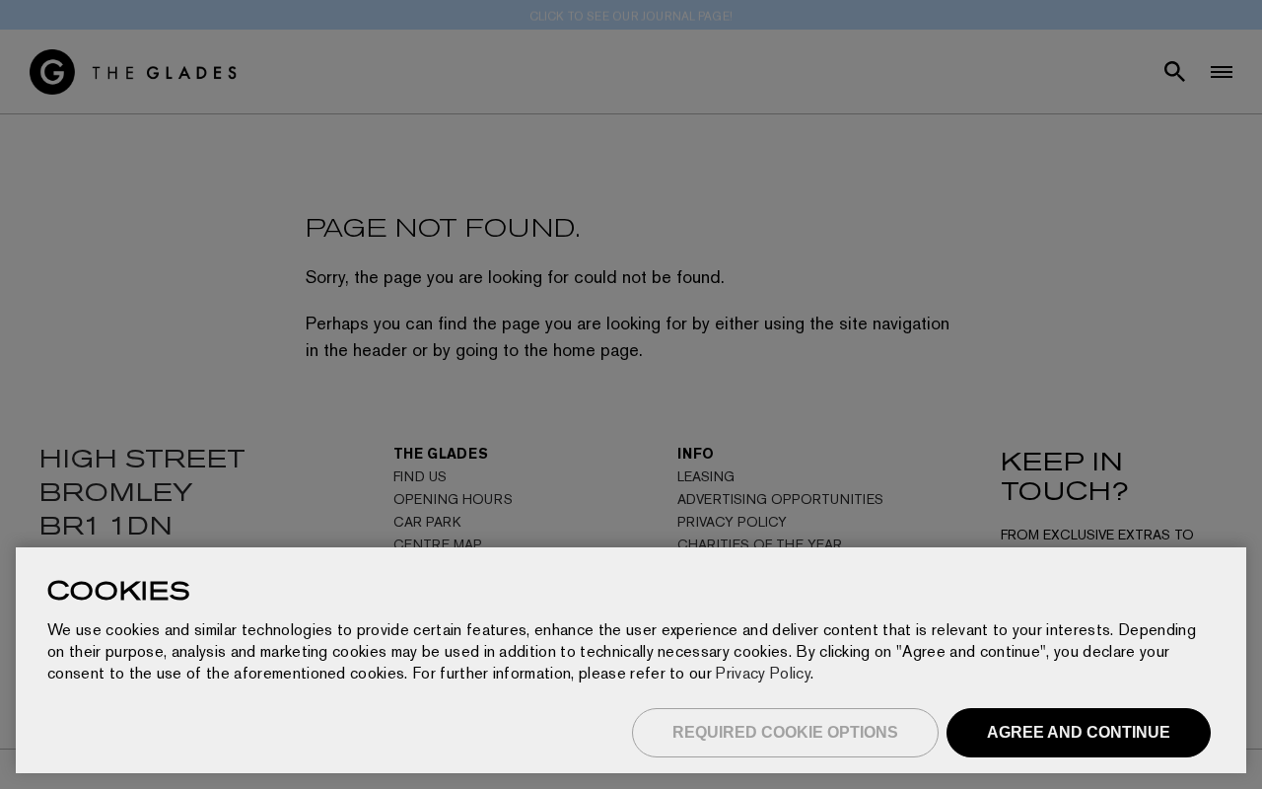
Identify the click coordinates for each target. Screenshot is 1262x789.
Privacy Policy (762, 673)
